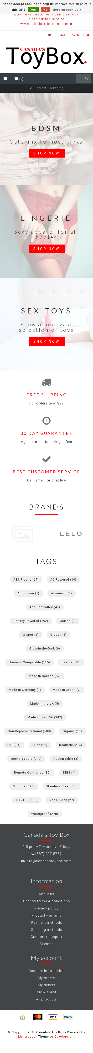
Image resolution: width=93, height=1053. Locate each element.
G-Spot (31, 634)
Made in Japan (67, 690)
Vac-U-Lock (61, 800)
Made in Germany (25, 690)
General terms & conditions (46, 901)
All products (46, 999)
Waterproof (44, 814)
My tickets (46, 985)
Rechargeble (65, 758)
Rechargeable (26, 758)
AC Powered (63, 579)
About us (46, 894)
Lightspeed (27, 1036)
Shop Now (46, 153)
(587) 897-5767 (48, 854)
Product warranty (46, 915)
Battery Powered (31, 621)
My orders (46, 978)
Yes (33, 9)
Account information (47, 971)
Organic (72, 731)
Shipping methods (46, 930)
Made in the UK (44, 703)
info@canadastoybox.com (49, 861)
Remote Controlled (32, 772)
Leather (71, 662)
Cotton (68, 621)
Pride (39, 745)
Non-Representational (29, 731)
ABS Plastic (26, 579)
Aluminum (61, 593)
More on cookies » (66, 9)
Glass (58, 634)
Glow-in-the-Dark (44, 648)
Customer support (46, 937)
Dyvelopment (65, 1036)
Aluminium (28, 593)
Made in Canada (45, 676)
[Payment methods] (22, 1017)
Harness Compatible (29, 662)
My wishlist (46, 992)
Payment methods (46, 922)
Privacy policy (46, 908)
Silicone (24, 786)
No (45, 9)
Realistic (70, 745)
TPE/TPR (27, 800)
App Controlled (44, 607)
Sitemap (47, 944)
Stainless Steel (61, 786)
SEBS (69, 772)
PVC (14, 745)
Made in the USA (44, 717)
